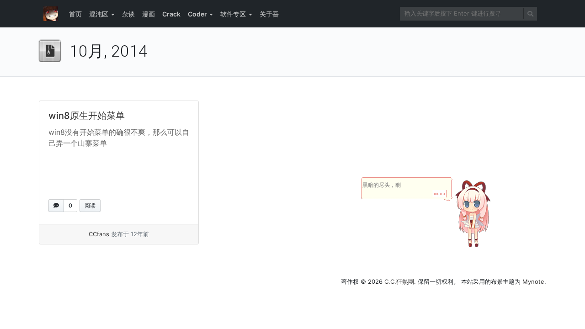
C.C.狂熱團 (399, 281)
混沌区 (98, 14)
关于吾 (269, 14)
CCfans (99, 234)
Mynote (533, 281)
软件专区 (233, 14)
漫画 (148, 14)
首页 (75, 14)
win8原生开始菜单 (86, 115)
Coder (197, 14)
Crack (171, 14)
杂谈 (128, 14)
